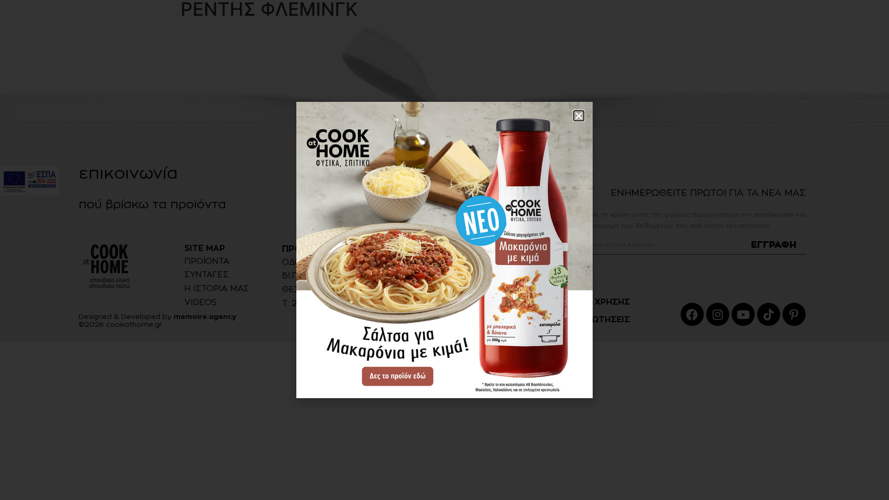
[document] (444, 250)
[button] (578, 115)
